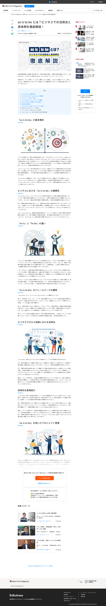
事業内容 (83, 596)
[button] (98, 10)
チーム (29, 31)
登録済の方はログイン (44, 483)
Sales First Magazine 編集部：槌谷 (27, 33)
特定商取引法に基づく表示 (70, 598)
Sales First (48, 521)
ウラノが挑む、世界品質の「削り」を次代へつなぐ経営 (48, 528)
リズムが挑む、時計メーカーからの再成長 (48, 541)
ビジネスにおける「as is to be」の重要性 (32, 96)
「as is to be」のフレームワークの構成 (31, 100)
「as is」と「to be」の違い (28, 98)
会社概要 (83, 594)
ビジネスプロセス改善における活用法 (31, 102)
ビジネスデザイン (39, 10)
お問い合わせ (67, 600)
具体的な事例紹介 (26, 104)
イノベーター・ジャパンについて (88, 592)
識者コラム (60, 10)
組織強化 (50, 10)
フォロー (28, 6)
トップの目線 (27, 10)
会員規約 (66, 594)
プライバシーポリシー (69, 596)
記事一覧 (25, 14)
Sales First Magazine (16, 14)
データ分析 (39, 521)
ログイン (92, 2)
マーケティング (16, 10)
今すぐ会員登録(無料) (44, 478)
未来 (19, 31)
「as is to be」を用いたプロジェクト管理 (32, 106)
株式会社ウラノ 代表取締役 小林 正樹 (50, 531)
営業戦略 (5, 10)
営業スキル (24, 31)
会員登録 (101, 2)
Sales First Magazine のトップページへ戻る (41, 566)
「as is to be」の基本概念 (28, 94)
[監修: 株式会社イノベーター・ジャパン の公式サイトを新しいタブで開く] (90, 581)
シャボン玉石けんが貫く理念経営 (46, 513)
